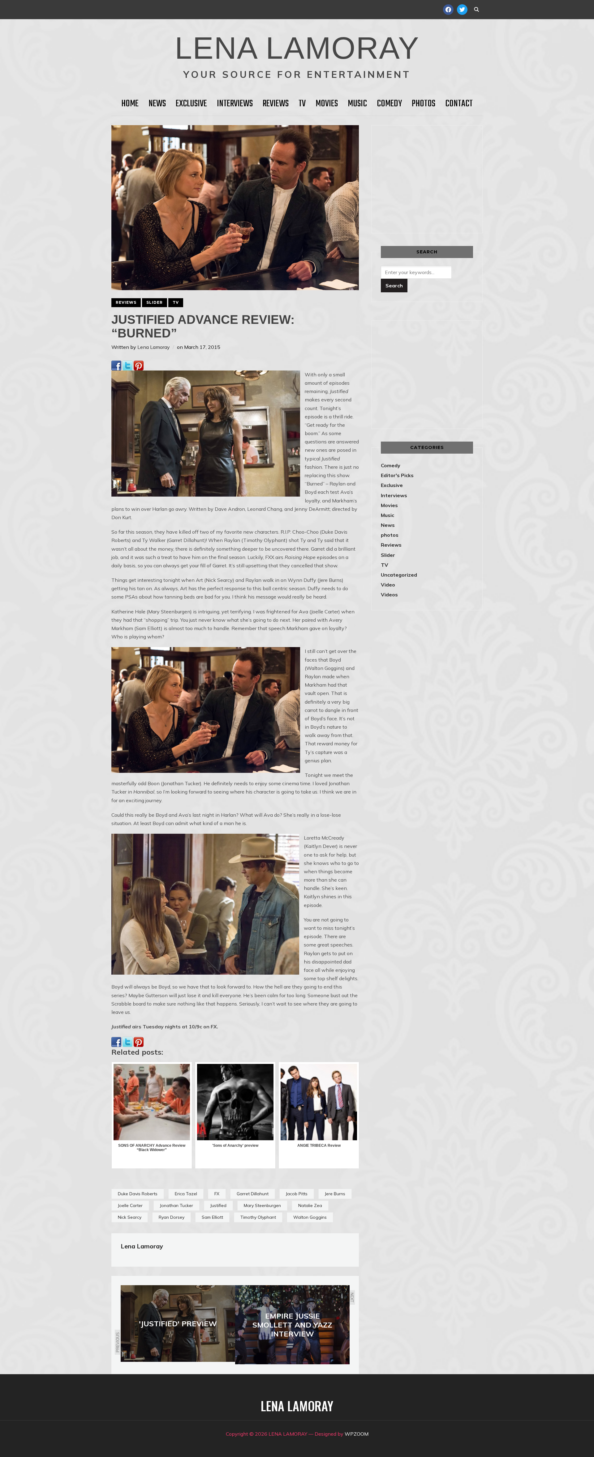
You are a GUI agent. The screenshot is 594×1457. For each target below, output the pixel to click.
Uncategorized (399, 575)
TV (302, 103)
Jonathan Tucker (176, 1205)
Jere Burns (335, 1194)
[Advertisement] (433, 178)
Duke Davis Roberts (137, 1194)
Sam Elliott (212, 1217)
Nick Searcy (129, 1217)
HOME (130, 103)
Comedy (389, 103)
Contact (459, 103)
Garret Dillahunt (253, 1194)
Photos (423, 103)
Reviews (276, 103)
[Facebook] (116, 365)
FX (216, 1194)
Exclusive (191, 103)
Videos (389, 594)
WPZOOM (356, 1434)
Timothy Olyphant (258, 1217)
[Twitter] (127, 365)
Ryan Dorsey (171, 1217)
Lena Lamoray (153, 347)
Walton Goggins (310, 1217)
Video (388, 585)
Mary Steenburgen (262, 1205)
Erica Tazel (186, 1194)
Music (357, 103)
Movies (327, 103)
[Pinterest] (139, 365)
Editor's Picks (397, 475)
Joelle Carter (130, 1205)
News (157, 103)
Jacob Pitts (297, 1194)
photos (389, 535)
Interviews (235, 103)
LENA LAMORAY (297, 48)
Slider (154, 302)
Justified (218, 1205)
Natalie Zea (310, 1205)
